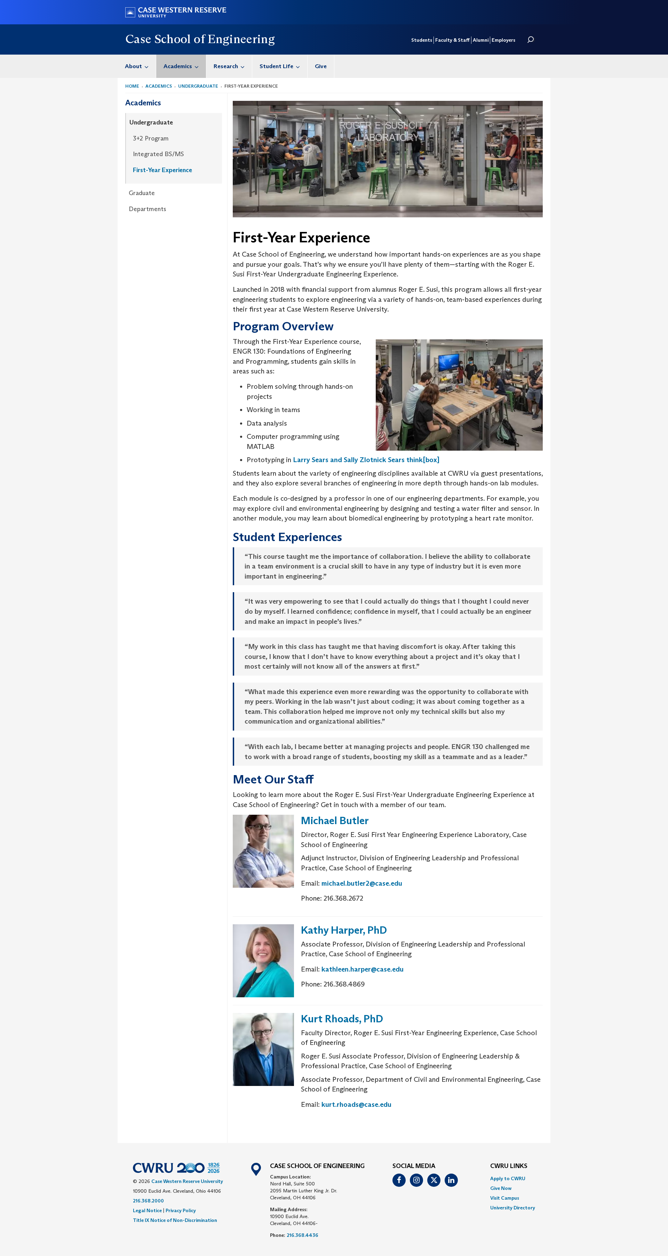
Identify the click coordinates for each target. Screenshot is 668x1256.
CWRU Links (508, 1166)
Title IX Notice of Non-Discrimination (175, 1220)
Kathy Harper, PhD (344, 930)
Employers (503, 40)
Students (421, 40)
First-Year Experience (162, 170)
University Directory (512, 1208)
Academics (178, 66)
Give (321, 66)
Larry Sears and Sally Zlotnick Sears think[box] (366, 460)
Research (226, 66)
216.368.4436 (302, 1235)
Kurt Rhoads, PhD (342, 1018)
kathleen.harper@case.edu (362, 969)
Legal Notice (147, 1210)
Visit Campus (504, 1198)
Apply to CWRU (507, 1178)
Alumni (480, 40)
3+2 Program (151, 138)
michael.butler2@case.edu (361, 883)
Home (132, 86)
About (133, 66)
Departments (147, 209)
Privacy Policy (181, 1210)
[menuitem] (137, 66)
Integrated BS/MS (158, 154)
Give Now (500, 1188)
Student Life (276, 66)
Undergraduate (198, 86)
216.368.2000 (148, 1201)
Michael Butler (335, 820)
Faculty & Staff (452, 40)
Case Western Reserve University (187, 1181)
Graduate (142, 193)
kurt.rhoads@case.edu (356, 1104)
